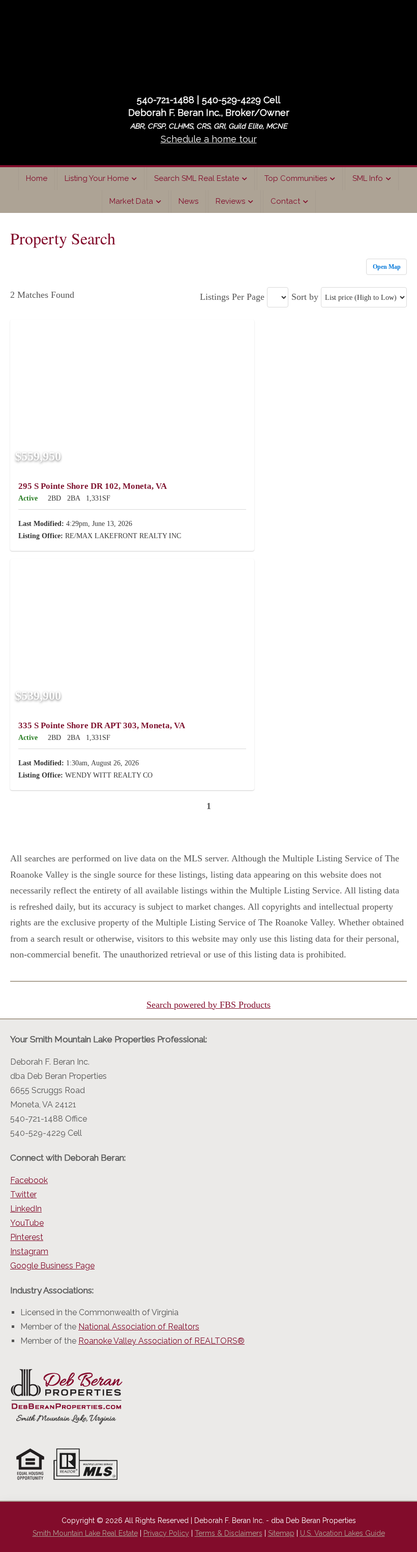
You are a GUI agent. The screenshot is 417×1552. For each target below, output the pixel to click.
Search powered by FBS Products (208, 1005)
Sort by (304, 297)
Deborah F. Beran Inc (208, 45)
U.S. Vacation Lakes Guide (342, 1533)
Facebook (29, 1180)
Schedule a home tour (209, 139)
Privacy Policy (166, 1533)
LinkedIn (26, 1209)
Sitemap (281, 1533)
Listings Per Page (232, 297)
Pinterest (26, 1237)
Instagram (29, 1251)
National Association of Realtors (138, 1326)
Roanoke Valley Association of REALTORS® (161, 1341)
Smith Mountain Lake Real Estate (85, 1533)
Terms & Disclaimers (228, 1533)
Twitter (23, 1194)
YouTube (27, 1223)
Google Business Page (52, 1265)
